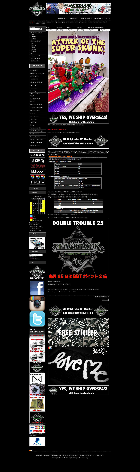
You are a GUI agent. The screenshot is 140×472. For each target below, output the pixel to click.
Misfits (95, 22)
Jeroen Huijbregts (36, 142)
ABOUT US (39, 455)
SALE (31, 53)
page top (105, 299)
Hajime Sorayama (60, 22)
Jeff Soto (33, 85)
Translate (36, 258)
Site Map (107, 18)
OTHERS (33, 38)
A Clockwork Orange (72, 22)
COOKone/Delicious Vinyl (36, 94)
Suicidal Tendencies (36, 82)
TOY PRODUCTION (56, 455)
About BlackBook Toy (58, 124)
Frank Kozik (34, 79)
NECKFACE (33, 113)
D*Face (90, 22)
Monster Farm (34, 134)
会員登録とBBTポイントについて (75, 124)
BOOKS (32, 47)
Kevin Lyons (50, 22)
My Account (73, 18)
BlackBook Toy (52, 4)
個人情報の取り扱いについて (70, 455)
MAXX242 (32, 101)
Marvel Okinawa (35, 137)
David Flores (34, 76)
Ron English (34, 70)
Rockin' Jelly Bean (36, 139)
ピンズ (31, 23)
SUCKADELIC (33, 122)
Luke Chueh (33, 119)
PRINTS (33, 37)
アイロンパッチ (83, 22)
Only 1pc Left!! (35, 56)
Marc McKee (33, 88)
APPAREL (33, 49)
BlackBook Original (36, 32)
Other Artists (34, 145)
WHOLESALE (47, 455)
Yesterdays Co (103, 22)
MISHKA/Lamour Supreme (37, 73)
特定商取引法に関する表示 (87, 455)
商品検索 (33, 27)
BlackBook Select (35, 41)
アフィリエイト (100, 455)
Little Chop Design (36, 131)
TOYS (32, 35)
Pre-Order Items (35, 58)
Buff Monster (34, 116)
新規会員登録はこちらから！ (55, 281)
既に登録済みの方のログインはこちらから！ (59, 284)
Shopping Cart (62, 18)
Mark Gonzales (34, 110)
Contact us (97, 18)
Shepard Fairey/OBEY (36, 107)
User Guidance (85, 18)
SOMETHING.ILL (34, 61)
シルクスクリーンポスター (40, 23)
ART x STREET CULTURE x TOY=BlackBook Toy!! (60, 6)
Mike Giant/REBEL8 (36, 104)
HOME (48, 124)
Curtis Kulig (41, 22)
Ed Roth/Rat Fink (35, 128)
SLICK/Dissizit (35, 98)
